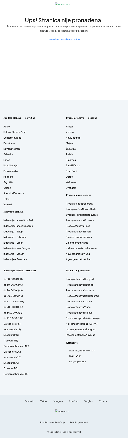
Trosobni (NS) (11, 340)
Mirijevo (70, 143)
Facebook (29, 401)
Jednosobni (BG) (12, 357)
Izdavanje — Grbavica (15, 237)
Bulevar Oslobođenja (15, 132)
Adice (7, 126)
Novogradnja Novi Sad (78, 253)
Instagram (58, 401)
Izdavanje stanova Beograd (18, 225)
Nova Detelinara (12, 148)
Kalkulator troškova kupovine (81, 248)
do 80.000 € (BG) (13, 312)
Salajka (7, 187)
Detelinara (9, 143)
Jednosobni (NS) (12, 329)
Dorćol (69, 176)
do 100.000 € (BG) (14, 318)
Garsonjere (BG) (12, 351)
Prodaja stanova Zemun (79, 301)
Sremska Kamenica (14, 193)
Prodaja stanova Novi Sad (80, 284)
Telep (7, 199)
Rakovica (71, 160)
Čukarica (71, 148)
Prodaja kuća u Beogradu (79, 203)
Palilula (69, 154)
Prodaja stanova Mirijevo (79, 312)
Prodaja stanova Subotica (80, 290)
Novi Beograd (73, 137)
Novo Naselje (10, 165)
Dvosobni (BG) (11, 362)
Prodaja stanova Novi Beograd (82, 295)
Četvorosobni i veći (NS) (16, 346)
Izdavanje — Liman (13, 242)
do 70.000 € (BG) (13, 307)
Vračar (69, 126)
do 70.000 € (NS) (13, 290)
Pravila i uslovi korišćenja (52, 422)
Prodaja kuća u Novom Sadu (81, 209)
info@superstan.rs (77, 361)
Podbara (8, 176)
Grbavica (8, 154)
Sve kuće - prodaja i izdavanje (82, 214)
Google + (88, 401)
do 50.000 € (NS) (13, 279)
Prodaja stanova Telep (78, 225)
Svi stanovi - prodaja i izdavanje (83, 318)
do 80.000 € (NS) (13, 295)
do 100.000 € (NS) (14, 301)
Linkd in (73, 401)
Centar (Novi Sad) (13, 137)
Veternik (8, 204)
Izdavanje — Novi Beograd (17, 248)
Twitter (43, 401)
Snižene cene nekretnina (79, 237)
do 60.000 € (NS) (13, 284)
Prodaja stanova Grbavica (80, 220)
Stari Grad (71, 171)
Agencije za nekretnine (78, 259)
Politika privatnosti (79, 422)
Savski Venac (73, 165)
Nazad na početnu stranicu (64, 39)
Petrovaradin (11, 171)
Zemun (70, 132)
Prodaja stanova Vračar (78, 307)
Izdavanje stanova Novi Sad (18, 220)
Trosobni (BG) (11, 368)
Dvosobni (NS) (11, 334)
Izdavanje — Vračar (14, 253)
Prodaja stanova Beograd (80, 279)
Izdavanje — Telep (13, 231)
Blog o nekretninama (77, 242)
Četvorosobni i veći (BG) (16, 374)
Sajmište (8, 182)
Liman (7, 160)
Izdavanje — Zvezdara (15, 259)
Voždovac (71, 182)
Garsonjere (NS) (12, 323)
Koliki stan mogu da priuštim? (82, 323)
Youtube (103, 401)
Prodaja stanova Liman (78, 231)
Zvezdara (71, 187)
